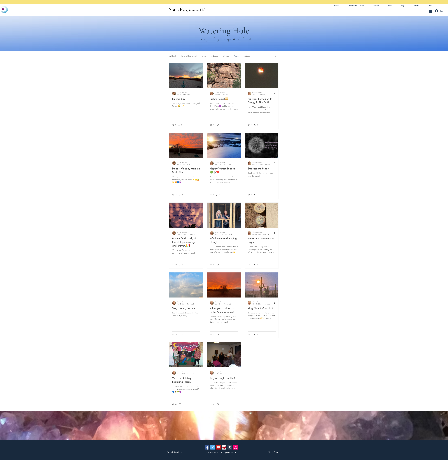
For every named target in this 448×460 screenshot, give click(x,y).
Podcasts (214, 55)
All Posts (173, 55)
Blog (204, 55)
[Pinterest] (224, 447)
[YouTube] (218, 447)
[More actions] (200, 93)
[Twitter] (212, 447)
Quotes (226, 55)
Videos (247, 55)
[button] (429, 5)
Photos (236, 55)
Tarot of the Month (189, 55)
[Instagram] (235, 447)
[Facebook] (207, 447)
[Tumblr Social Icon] (230, 447)
